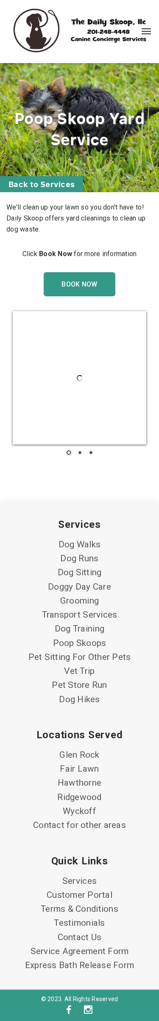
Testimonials (79, 923)
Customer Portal (79, 895)
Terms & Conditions (79, 909)
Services (79, 881)
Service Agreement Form (80, 951)
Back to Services (41, 184)
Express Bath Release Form (79, 965)
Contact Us (80, 937)
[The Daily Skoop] (79, 31)
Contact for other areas (79, 825)
